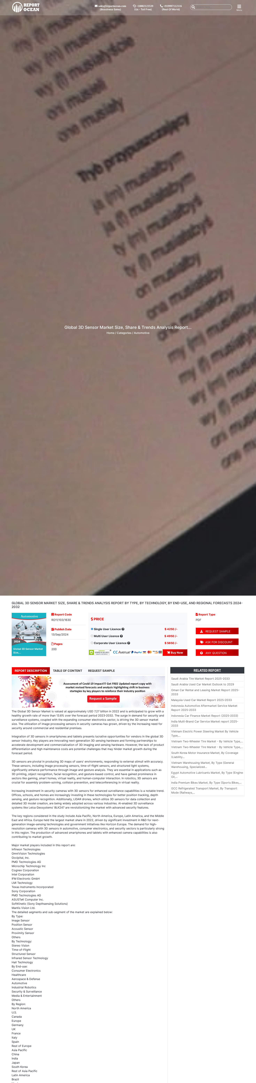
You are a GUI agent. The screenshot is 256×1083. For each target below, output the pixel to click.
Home (110, 333)
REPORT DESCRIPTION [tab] (31, 670)
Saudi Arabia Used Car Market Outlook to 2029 (202, 684)
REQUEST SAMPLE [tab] (101, 670)
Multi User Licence (106, 636)
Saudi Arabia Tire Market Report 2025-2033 (200, 678)
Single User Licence (107, 629)
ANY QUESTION (215, 653)
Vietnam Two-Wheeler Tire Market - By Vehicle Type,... (207, 741)
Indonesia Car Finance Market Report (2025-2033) (204, 715)
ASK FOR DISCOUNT (218, 642)
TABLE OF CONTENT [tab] (67, 670)
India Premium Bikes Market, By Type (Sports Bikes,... (206, 782)
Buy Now (176, 652)
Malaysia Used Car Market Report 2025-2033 (201, 700)
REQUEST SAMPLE (216, 631)
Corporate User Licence (110, 643)
